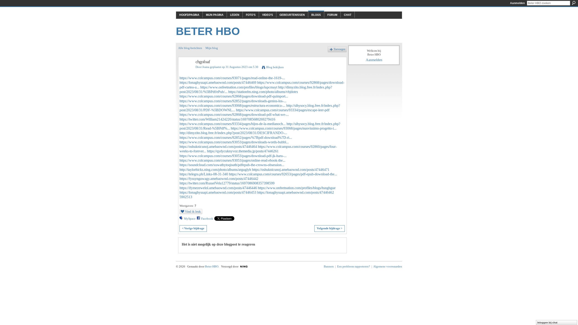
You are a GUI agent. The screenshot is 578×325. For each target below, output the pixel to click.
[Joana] (185, 71)
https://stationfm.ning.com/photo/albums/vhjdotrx (263, 92)
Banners (329, 266)
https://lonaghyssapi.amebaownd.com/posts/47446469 (217, 82)
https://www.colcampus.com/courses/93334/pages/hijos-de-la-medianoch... (232, 124)
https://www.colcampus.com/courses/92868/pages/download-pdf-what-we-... (234, 114)
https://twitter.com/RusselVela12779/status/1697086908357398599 (227, 183)
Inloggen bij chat (547, 322)
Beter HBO (208, 31)
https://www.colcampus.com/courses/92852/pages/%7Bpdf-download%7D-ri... (235, 137)
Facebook (207, 218)
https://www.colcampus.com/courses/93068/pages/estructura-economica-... (232, 105)
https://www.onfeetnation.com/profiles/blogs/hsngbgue (297, 188)
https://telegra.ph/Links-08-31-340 (203, 174)
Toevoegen (339, 49)
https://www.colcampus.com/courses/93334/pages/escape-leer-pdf (282, 110)
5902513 (185, 197)
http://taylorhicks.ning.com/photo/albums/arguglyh (215, 170)
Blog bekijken (275, 67)
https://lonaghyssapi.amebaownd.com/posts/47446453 (217, 192)
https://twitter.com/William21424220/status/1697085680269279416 (227, 119)
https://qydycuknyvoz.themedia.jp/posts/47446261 (243, 151)
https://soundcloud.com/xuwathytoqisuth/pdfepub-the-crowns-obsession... (231, 165)
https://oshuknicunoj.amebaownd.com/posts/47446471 (290, 170)
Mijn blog (211, 48)
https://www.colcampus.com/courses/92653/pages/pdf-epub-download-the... (283, 174)
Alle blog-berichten (190, 48)
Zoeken (574, 3)
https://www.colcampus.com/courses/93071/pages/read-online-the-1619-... (232, 78)
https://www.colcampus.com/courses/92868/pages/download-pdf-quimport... (233, 96)
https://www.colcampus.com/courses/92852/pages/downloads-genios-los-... (232, 101)
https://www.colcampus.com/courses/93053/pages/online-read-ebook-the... (232, 160)
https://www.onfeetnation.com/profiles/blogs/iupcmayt (238, 87)
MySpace (190, 218)
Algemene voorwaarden (387, 266)
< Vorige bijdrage (193, 228)
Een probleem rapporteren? (353, 266)
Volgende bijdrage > (329, 228)
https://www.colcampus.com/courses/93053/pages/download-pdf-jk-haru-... (233, 156)
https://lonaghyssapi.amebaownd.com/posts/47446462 (295, 192)
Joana (205, 67)
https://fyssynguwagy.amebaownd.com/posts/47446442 (218, 179)
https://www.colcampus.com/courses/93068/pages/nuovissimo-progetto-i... (283, 128)
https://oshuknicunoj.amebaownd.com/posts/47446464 (218, 147)
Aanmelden (517, 3)
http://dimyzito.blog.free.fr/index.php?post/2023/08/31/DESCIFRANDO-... (233, 133)
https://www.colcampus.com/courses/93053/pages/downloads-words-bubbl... (234, 142)
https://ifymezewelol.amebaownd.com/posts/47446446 (218, 188)
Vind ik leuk (193, 211)
